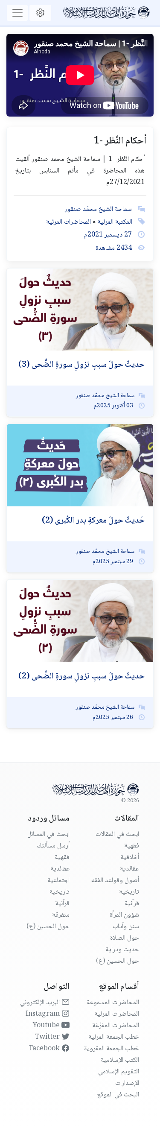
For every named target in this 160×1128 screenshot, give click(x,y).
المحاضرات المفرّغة (115, 1026)
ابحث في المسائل (48, 834)
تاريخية (129, 892)
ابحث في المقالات (117, 834)
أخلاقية (129, 857)
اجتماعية (58, 880)
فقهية (131, 846)
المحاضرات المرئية (68, 222)
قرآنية (132, 903)
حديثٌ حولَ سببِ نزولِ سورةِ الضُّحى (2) (81, 676)
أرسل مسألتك (53, 846)
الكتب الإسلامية (120, 1060)
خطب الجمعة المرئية (113, 1037)
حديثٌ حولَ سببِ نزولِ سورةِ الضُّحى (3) (81, 365)
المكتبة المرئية (114, 222)
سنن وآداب (126, 926)
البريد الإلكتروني (40, 1002)
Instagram (43, 1014)
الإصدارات (127, 1083)
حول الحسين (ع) (117, 961)
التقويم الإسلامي (118, 1072)
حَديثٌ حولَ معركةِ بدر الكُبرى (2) (93, 521)
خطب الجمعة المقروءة (111, 1049)
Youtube (47, 1026)
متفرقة (61, 915)
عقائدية (129, 869)
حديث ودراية (122, 950)
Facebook (45, 1049)
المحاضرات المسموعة (113, 1002)
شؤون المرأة (124, 915)
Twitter (48, 1037)
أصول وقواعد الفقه (115, 880)
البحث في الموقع (118, 1095)
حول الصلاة (124, 938)
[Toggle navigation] (17, 13)
